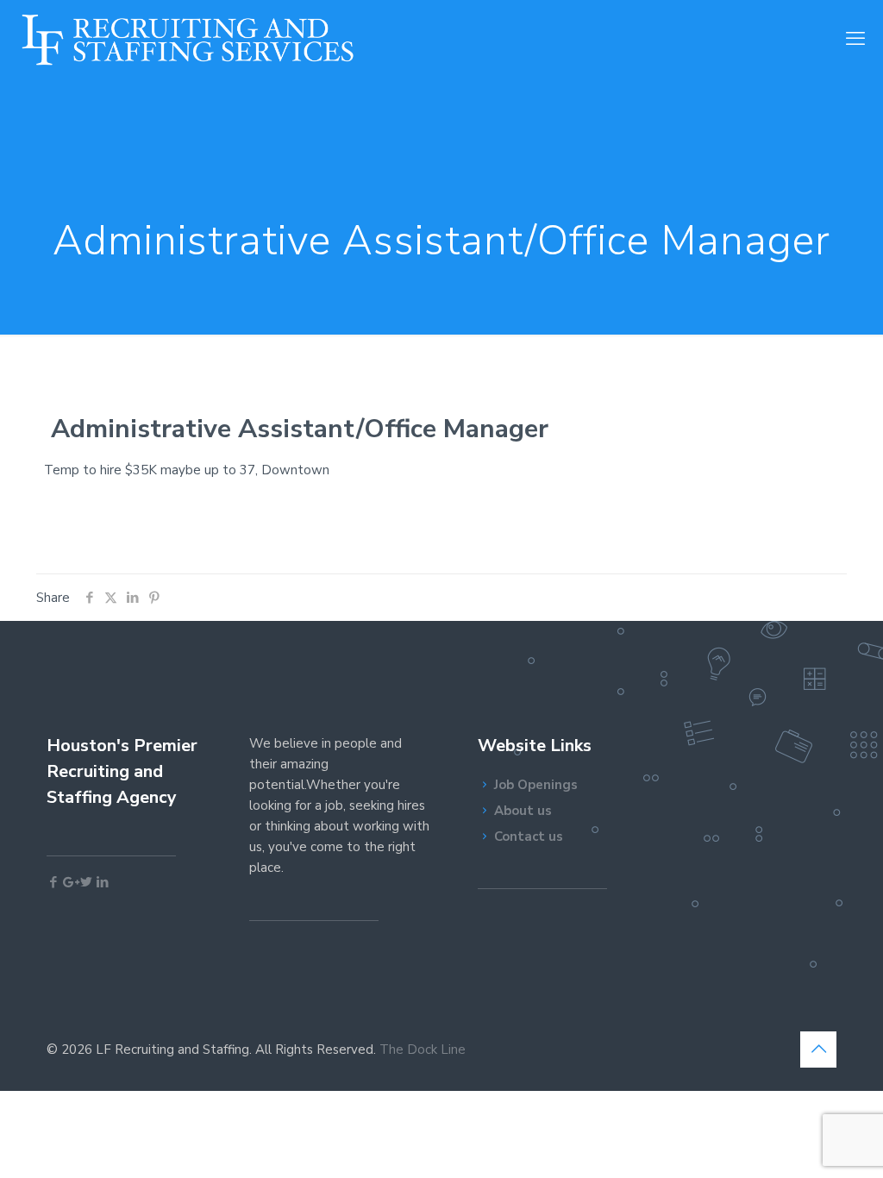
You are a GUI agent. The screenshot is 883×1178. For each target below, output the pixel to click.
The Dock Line (422, 1049)
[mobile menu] (855, 38)
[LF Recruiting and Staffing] (187, 39)
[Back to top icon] (818, 1049)
